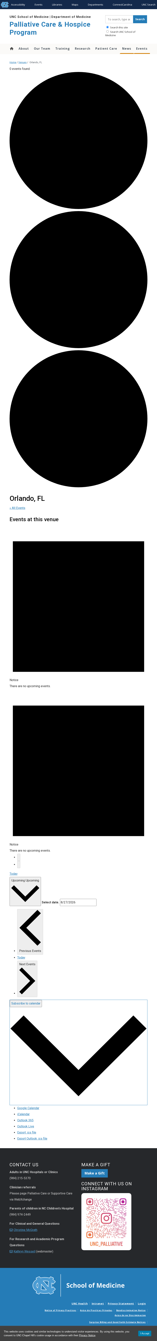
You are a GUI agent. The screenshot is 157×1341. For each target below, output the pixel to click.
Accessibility (18, 4)
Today (14, 874)
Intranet (98, 1303)
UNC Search (148, 4)
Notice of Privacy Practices (60, 1310)
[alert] (78, 607)
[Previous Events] (18, 857)
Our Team (42, 48)
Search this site (119, 27)
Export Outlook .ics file (32, 1138)
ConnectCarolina (122, 4)
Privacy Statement (121, 1303)
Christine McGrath (25, 1230)
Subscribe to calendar (25, 1003)
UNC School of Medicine (29, 17)
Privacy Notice (87, 1335)
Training (62, 48)
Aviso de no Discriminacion (130, 1315)
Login (142, 1303)
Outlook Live (25, 1126)
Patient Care (106, 48)
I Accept (144, 1333)
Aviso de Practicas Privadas (96, 1310)
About (24, 48)
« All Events (17, 508)
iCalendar (23, 1114)
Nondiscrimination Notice (131, 1310)
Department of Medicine (71, 17)
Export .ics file (26, 1132)
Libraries (57, 4)
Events (39, 4)
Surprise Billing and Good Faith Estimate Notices (117, 1322)
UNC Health (80, 1303)
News (126, 48)
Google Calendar (28, 1108)
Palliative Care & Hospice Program (50, 28)
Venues (22, 62)
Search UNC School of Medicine (120, 33)
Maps (75, 4)
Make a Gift (94, 1173)
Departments (95, 4)
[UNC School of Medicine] (78, 1285)
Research (82, 48)
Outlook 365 (25, 1120)
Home (11, 48)
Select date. (50, 902)
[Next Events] (18, 864)
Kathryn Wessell (24, 1251)
